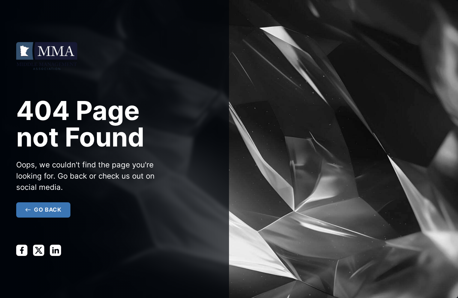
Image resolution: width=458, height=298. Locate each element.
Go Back (47, 209)
